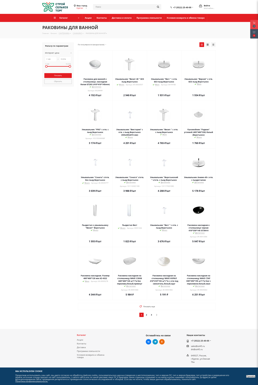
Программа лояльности (88, 351)
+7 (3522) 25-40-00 (182, 7)
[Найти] (158, 7)
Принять (250, 376)
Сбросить (58, 81)
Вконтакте (148, 341)
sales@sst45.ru (198, 346)
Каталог (81, 335)
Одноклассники (162, 341)
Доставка (81, 347)
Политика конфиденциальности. (31, 381)
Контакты (81, 343)
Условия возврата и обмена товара (90, 356)
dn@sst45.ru (197, 349)
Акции (80, 339)
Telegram (155, 341)
